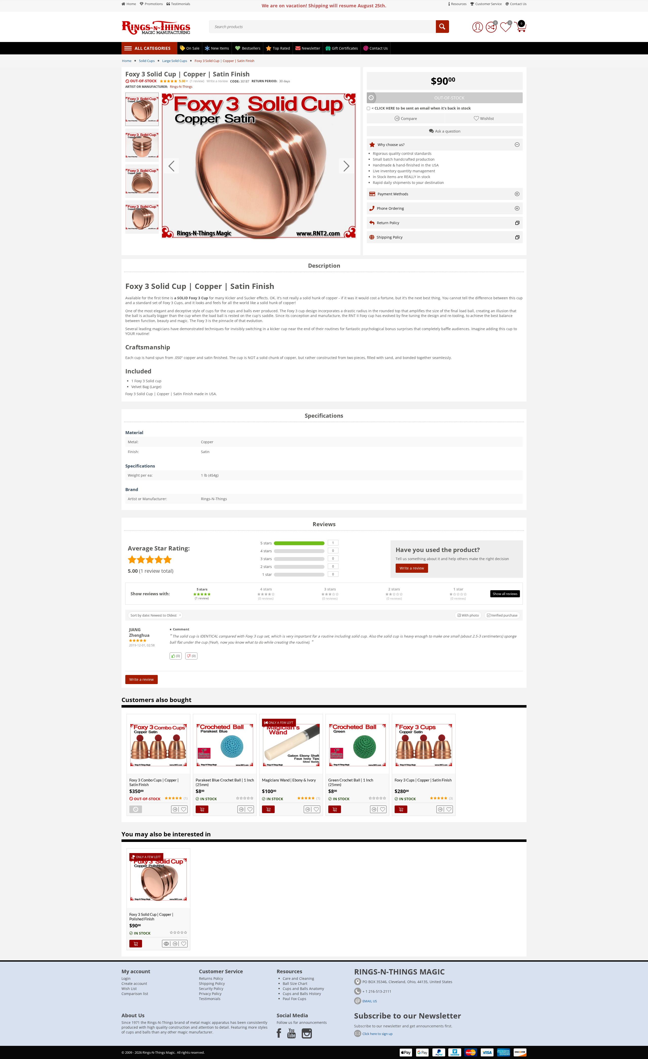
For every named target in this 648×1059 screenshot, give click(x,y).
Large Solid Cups (174, 60)
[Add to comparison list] (176, 809)
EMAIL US (369, 1001)
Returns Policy (211, 978)
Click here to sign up (377, 1033)
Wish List (129, 988)
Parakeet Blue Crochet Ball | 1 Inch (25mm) (225, 782)
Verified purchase (503, 615)
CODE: (234, 81)
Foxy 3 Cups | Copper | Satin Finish (423, 780)
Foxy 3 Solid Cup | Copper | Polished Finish (151, 916)
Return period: (264, 81)
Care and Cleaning (298, 978)
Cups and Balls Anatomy (303, 988)
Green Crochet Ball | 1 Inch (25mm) (350, 782)
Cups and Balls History (302, 993)
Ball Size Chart (295, 983)
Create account (134, 983)
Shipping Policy (212, 983)
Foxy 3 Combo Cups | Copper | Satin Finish (154, 782)
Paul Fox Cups (294, 998)
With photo (470, 615)
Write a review (217, 81)
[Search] (442, 26)
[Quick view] (167, 943)
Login (126, 978)
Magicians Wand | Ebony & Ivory (289, 780)
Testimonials (209, 998)
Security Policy (211, 988)
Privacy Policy (210, 993)
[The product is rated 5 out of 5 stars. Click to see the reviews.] (169, 81)
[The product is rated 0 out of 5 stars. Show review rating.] (245, 798)
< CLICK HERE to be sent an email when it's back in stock (421, 108)
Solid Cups (147, 60)
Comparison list (135, 993)
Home (126, 60)
